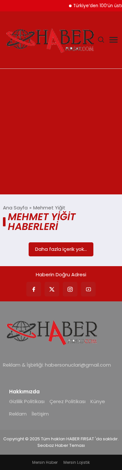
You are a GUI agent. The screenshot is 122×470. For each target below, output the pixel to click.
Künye (97, 401)
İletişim (40, 413)
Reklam (18, 413)
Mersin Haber (45, 462)
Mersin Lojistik (76, 462)
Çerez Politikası (67, 401)
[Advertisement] (61, 133)
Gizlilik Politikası (27, 401)
